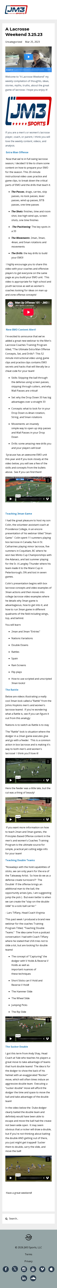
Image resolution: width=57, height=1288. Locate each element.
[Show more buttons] (49, 70)
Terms (28, 1254)
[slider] (28, 70)
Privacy (28, 1261)
